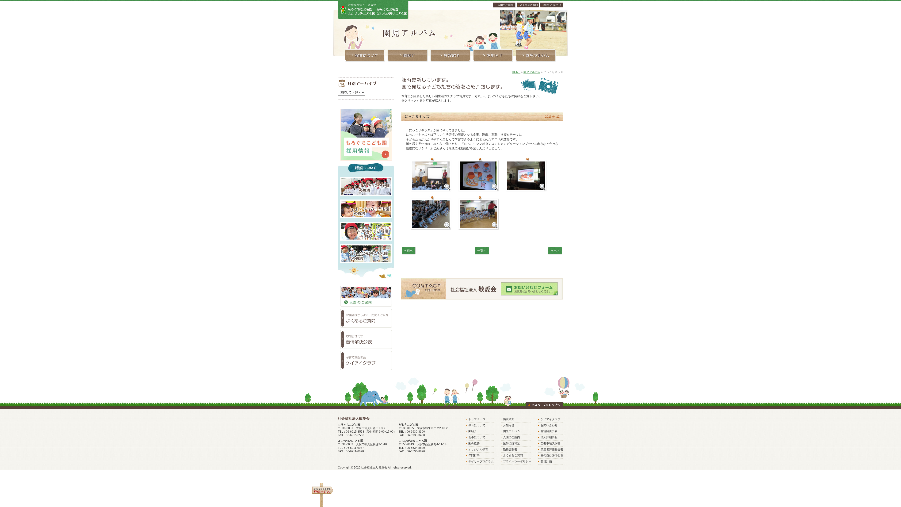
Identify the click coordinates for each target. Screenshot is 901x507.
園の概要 (474, 443)
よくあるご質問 (513, 455)
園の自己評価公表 (552, 455)
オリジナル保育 (478, 449)
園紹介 (472, 431)
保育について (476, 425)
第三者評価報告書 (552, 449)
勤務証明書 (510, 449)
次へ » (555, 250)
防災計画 (546, 461)
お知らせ (508, 425)
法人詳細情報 (549, 437)
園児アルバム (531, 72)
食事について (476, 437)
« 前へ (408, 250)
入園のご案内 (511, 437)
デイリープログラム (481, 461)
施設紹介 (508, 419)
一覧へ (481, 250)
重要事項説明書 (550, 443)
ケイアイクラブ (550, 419)
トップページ (476, 419)
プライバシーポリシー (517, 461)
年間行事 (474, 455)
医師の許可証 (511, 443)
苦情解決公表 (549, 431)
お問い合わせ (549, 425)
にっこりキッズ (417, 117)
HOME (516, 72)
